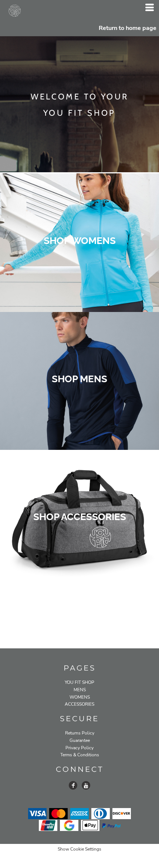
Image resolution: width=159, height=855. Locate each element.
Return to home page (127, 28)
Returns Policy (79, 733)
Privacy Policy (79, 748)
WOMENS (80, 697)
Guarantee (80, 740)
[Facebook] (73, 785)
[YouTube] (86, 785)
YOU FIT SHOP (79, 682)
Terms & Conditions (79, 755)
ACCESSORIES (79, 704)
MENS (80, 690)
